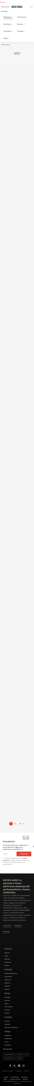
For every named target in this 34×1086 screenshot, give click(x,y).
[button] (7, 925)
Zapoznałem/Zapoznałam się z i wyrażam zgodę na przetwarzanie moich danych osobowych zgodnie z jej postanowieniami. (16, 861)
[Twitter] (14, 1065)
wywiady (19, 1058)
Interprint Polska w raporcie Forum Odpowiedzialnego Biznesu (14, 157)
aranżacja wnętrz (9, 1058)
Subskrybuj (23, 854)
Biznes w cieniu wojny (12, 374)
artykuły (19, 1054)
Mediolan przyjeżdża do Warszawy (17, 186)
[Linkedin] (19, 1065)
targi (26, 1054)
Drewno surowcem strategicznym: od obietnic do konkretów (15, 783)
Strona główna (5, 44)
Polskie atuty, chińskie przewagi (16, 531)
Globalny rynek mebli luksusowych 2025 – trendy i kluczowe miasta (14, 595)
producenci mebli (9, 1054)
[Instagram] (23, 1065)
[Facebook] (10, 1065)
